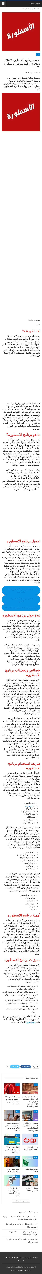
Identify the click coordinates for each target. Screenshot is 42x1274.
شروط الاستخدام (18, 1257)
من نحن (7, 1257)
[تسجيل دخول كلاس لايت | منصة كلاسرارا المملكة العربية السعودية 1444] (30, 1115)
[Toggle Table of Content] (38, 325)
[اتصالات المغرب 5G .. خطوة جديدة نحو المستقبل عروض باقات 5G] (12, 1088)
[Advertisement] (21, 226)
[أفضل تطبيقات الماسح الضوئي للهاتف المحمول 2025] (12, 1180)
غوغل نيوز (31, 1022)
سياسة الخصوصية (32, 1257)
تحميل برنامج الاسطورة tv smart (21, 607)
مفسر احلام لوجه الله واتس (28, 1212)
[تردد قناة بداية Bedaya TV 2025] (30, 1139)
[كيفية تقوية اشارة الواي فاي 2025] (12, 1161)
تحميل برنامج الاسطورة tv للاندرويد (21, 590)
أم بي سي (28, 806)
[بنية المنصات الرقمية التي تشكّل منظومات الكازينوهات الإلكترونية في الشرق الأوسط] (30, 1088)
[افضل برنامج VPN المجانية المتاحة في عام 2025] (12, 1139)
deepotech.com (35, 3)
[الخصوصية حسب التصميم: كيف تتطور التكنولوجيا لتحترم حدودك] (12, 1115)
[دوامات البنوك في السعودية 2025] (30, 1180)
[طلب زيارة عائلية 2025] (30, 1161)
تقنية (38, 55)
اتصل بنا (21, 1261)
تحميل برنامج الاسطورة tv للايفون (21, 599)
